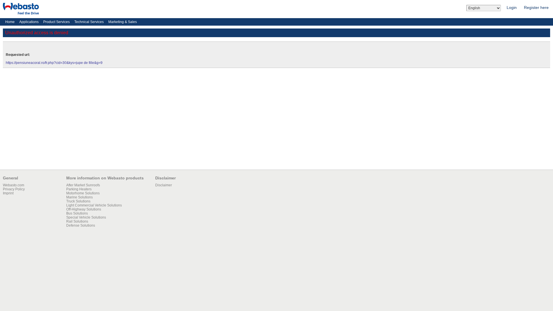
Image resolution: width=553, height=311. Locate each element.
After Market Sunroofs (83, 185)
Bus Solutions (77, 213)
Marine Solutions (79, 197)
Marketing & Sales (122, 22)
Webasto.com (13, 185)
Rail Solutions (77, 221)
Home (10, 22)
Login (512, 7)
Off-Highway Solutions (83, 209)
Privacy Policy (14, 189)
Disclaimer (163, 185)
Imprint (8, 193)
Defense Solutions (80, 225)
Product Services (56, 22)
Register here (536, 7)
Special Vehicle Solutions (86, 217)
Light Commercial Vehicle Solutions (94, 205)
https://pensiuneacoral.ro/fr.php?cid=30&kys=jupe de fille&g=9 (54, 63)
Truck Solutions (78, 201)
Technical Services (89, 22)
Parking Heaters (79, 189)
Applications (29, 22)
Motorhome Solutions (83, 193)
